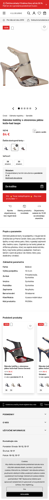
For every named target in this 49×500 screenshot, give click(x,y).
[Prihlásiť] (34, 13)
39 (11, 390)
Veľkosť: (7, 156)
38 (6, 390)
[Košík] (44, 13)
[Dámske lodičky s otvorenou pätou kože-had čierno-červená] (19, 384)
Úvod (5, 115)
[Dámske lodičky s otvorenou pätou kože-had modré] (7, 384)
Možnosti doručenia (13, 178)
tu (32, 485)
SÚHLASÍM (24, 494)
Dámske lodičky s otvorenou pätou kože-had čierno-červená (17, 367)
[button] (46, 4)
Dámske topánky (16, 115)
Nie (24, 489)
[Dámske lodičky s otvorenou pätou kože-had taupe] (13, 384)
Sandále (29, 115)
